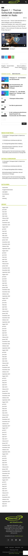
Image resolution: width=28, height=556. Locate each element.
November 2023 (6, 270)
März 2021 (4, 335)
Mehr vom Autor (16, 73)
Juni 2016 (4, 458)
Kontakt (6, 547)
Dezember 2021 (6, 315)
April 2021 (4, 333)
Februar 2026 (5, 218)
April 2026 (4, 214)
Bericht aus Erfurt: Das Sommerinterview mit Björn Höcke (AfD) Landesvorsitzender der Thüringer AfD (13, 152)
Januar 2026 (5, 220)
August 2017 (5, 428)
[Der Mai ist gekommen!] (5, 107)
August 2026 (5, 207)
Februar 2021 (5, 337)
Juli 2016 (4, 456)
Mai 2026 (4, 211)
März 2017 (4, 439)
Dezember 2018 (6, 393)
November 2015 (6, 473)
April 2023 (4, 283)
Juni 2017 (4, 432)
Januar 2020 (5, 365)
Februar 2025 (5, 237)
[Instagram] (12, 540)
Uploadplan (5, 192)
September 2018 (6, 400)
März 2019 (4, 387)
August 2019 (5, 376)
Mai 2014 (4, 503)
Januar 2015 (5, 495)
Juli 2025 (4, 229)
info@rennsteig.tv (19, 536)
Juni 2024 (4, 255)
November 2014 (6, 497)
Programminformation (7, 189)
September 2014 (6, 501)
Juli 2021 (4, 326)
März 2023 (4, 285)
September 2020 (6, 348)
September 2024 (6, 248)
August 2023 (5, 274)
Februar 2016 (5, 467)
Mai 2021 (4, 330)
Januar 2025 (5, 240)
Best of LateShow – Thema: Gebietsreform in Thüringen (21, 67)
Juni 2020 (4, 354)
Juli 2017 (4, 430)
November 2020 (6, 343)
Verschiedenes (5, 194)
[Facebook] (8, 540)
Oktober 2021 (5, 320)
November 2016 (6, 447)
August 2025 (5, 227)
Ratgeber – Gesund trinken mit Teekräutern (7, 66)
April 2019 (4, 384)
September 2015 (6, 477)
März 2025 (4, 235)
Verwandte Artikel (6, 73)
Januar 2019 (5, 391)
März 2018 (4, 413)
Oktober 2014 (5, 499)
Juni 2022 (4, 302)
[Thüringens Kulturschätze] (5, 100)
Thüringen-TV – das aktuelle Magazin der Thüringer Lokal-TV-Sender (17, 93)
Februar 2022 (5, 311)
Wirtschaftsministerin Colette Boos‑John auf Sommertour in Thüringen (12, 147)
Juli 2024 (4, 253)
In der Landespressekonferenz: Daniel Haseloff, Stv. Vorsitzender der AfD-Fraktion (18, 114)
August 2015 (5, 480)
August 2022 (5, 298)
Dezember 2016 (6, 445)
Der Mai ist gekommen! (15, 105)
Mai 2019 (4, 382)
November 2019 (6, 369)
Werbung (4, 198)
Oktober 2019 (5, 371)
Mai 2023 (4, 281)
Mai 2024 (4, 257)
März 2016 (4, 464)
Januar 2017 (5, 443)
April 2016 (4, 462)
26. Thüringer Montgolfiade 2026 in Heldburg (12, 143)
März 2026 (4, 216)
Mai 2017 (4, 434)
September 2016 (6, 451)
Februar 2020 (5, 363)
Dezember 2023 (6, 268)
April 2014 (4, 506)
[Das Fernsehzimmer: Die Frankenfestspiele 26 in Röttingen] (5, 86)
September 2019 (6, 374)
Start (2, 5)
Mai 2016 (4, 460)
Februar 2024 (5, 263)
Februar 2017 (5, 441)
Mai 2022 (4, 304)
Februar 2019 (5, 389)
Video (6, 5)
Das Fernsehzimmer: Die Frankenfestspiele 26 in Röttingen (16, 86)
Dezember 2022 (6, 289)
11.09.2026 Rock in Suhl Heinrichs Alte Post (12, 140)
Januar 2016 (5, 469)
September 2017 (6, 426)
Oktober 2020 (5, 346)
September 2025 (6, 224)
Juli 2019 (4, 378)
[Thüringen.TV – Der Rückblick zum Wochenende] (5, 79)
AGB (22, 547)
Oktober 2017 (5, 423)
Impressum (11, 547)
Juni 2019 (4, 380)
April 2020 (4, 358)
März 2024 (4, 261)
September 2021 (6, 322)
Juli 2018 (4, 404)
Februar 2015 (5, 493)
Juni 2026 (4, 209)
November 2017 (6, 421)
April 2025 (4, 233)
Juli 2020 (4, 352)
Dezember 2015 (6, 471)
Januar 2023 (5, 287)
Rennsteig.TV (12, 48)
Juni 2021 (4, 328)
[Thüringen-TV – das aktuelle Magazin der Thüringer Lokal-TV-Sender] (5, 93)
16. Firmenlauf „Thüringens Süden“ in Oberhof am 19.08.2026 (13, 136)
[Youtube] (19, 540)
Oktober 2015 (5, 475)
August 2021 (5, 324)
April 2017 (4, 436)
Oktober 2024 (5, 246)
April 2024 (4, 259)
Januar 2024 (5, 266)
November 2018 (6, 395)
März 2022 (4, 309)
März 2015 (4, 490)
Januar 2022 (5, 313)
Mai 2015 (4, 486)
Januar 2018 (5, 417)
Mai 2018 (4, 408)
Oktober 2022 (5, 294)
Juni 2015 (4, 484)
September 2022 (6, 296)
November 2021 (6, 317)
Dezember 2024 (6, 242)
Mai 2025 (4, 231)
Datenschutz (17, 547)
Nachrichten (4, 115)
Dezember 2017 (6, 419)
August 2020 (5, 350)
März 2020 (4, 361)
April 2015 (4, 488)
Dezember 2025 (6, 222)
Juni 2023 (4, 278)
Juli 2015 (4, 482)
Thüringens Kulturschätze (16, 98)
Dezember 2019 (6, 367)
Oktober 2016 (5, 449)
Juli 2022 (4, 300)
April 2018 (4, 410)
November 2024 (6, 244)
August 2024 (5, 250)
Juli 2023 (4, 276)
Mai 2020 (4, 356)
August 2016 (5, 454)
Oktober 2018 (5, 397)
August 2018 (5, 402)
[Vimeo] (16, 540)
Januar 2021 (5, 339)
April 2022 (4, 307)
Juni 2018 (4, 406)
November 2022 (6, 291)
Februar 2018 (5, 415)
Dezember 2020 (6, 341)
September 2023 (6, 272)
